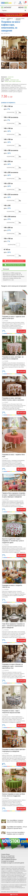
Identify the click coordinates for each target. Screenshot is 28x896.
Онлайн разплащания (8, 858)
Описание (6, 269)
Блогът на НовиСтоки (7, 856)
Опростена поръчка (14, 265)
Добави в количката (14, 261)
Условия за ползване (7, 861)
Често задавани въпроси (8, 859)
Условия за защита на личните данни (12, 863)
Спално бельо (5, 854)
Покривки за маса (10, 19)
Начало (3, 18)
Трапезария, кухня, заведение (20, 19)
